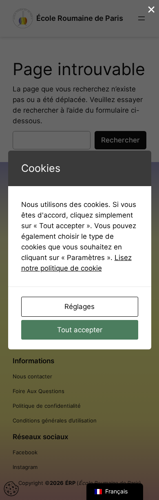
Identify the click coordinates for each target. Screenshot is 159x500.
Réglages (79, 306)
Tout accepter (79, 330)
